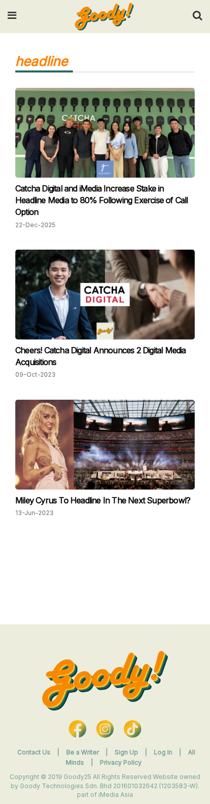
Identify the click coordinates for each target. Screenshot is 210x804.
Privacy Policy (121, 762)
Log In (164, 752)
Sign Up (127, 752)
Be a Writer (82, 752)
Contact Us (33, 752)
